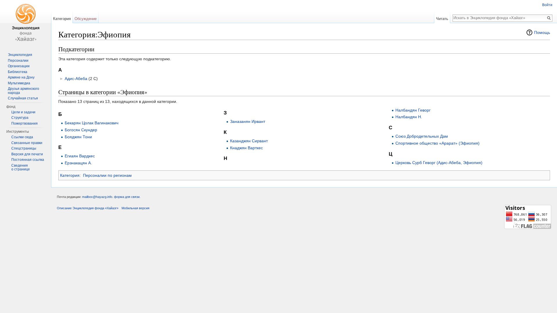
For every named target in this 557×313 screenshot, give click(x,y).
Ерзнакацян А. (78, 163)
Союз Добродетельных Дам (421, 136)
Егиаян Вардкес (80, 156)
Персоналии (18, 61)
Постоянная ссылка (27, 160)
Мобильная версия (135, 208)
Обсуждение (86, 19)
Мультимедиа (19, 83)
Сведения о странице (20, 167)
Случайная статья (23, 98)
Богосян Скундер (81, 130)
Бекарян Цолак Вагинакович (91, 123)
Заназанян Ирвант (247, 121)
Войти (547, 5)
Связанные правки (26, 143)
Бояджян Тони (78, 136)
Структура (19, 118)
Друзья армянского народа (23, 91)
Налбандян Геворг (413, 110)
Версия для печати (27, 154)
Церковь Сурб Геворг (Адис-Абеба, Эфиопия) (438, 162)
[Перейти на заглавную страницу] (25, 23)
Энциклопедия (20, 55)
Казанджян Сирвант (249, 141)
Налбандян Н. (408, 116)
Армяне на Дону (21, 77)
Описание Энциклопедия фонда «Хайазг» (87, 208)
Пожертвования (24, 123)
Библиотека (17, 72)
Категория (69, 175)
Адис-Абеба (76, 78)
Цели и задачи (23, 112)
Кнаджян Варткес (246, 147)
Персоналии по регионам (107, 175)
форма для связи (127, 197)
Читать (442, 19)
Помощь (542, 32)
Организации (19, 66)
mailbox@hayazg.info (97, 197)
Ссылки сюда (22, 137)
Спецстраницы (23, 148)
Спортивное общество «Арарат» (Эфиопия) (437, 143)
